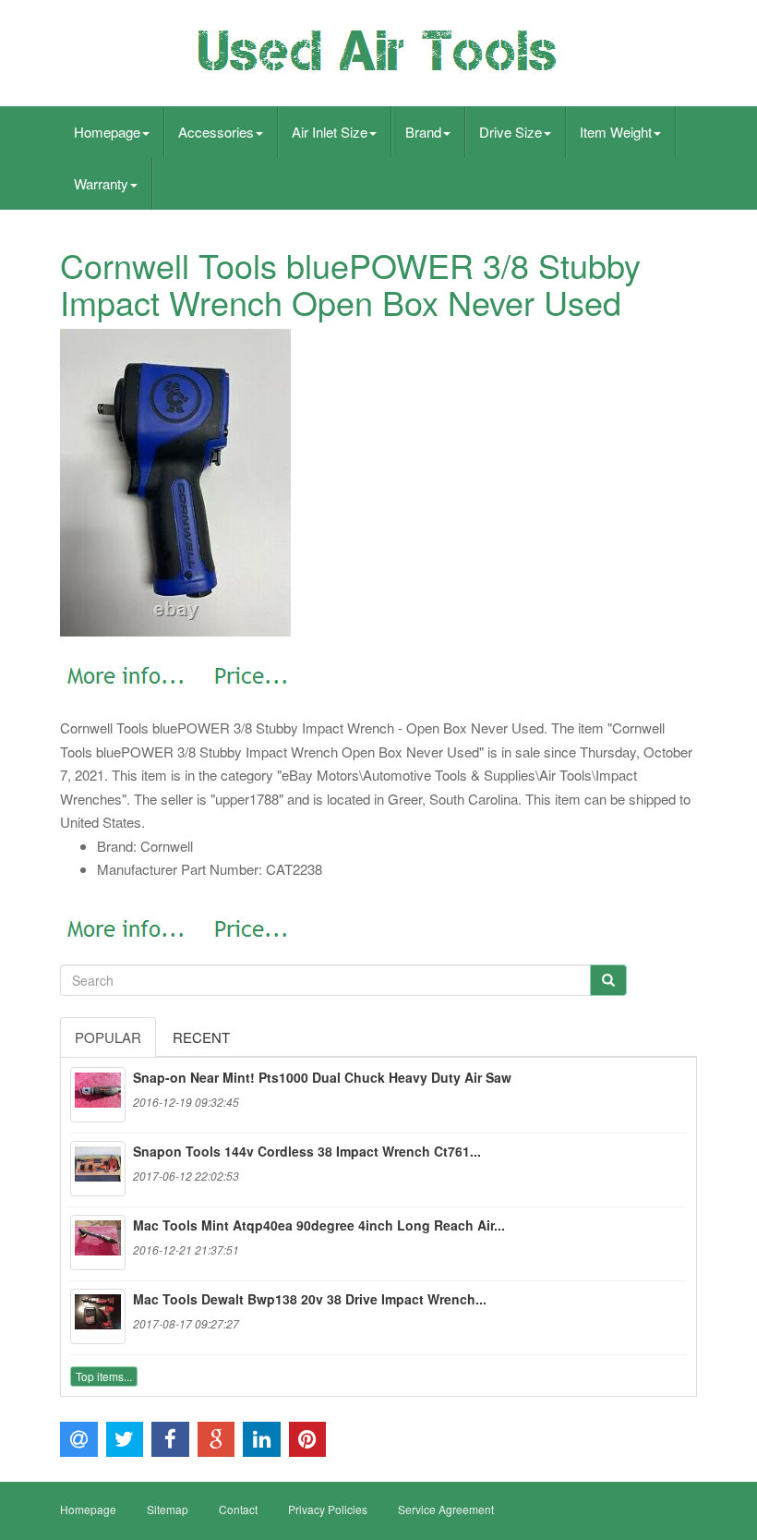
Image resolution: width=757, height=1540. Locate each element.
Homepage (107, 131)
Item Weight (616, 131)
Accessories (216, 131)
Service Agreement (446, 1509)
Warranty (101, 183)
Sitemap (167, 1509)
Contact (238, 1509)
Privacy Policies (327, 1509)
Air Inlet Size (329, 131)
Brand (423, 131)
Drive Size (510, 131)
